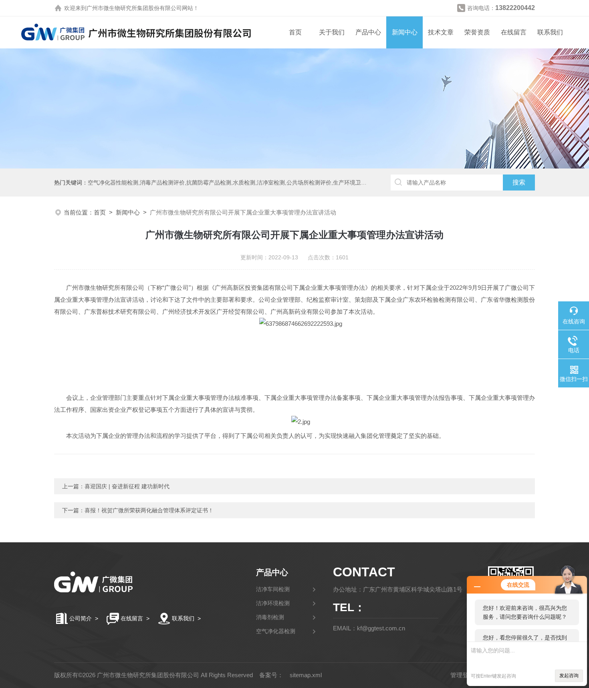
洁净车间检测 (273, 589)
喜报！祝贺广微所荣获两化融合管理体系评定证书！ (149, 510)
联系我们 (550, 32)
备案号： (271, 675)
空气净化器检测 (275, 631)
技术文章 (441, 32)
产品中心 (368, 32)
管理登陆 (462, 675)
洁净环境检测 (273, 603)
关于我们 (332, 32)
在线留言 (513, 32)
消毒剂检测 (270, 617)
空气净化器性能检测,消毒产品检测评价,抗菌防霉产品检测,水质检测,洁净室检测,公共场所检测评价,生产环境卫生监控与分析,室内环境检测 (259, 182)
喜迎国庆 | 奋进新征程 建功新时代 (127, 486)
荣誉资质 (477, 32)
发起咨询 (569, 675)
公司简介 (80, 618)
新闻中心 (405, 32)
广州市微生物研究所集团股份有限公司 (134, 8)
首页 (295, 32)
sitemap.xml (306, 675)
